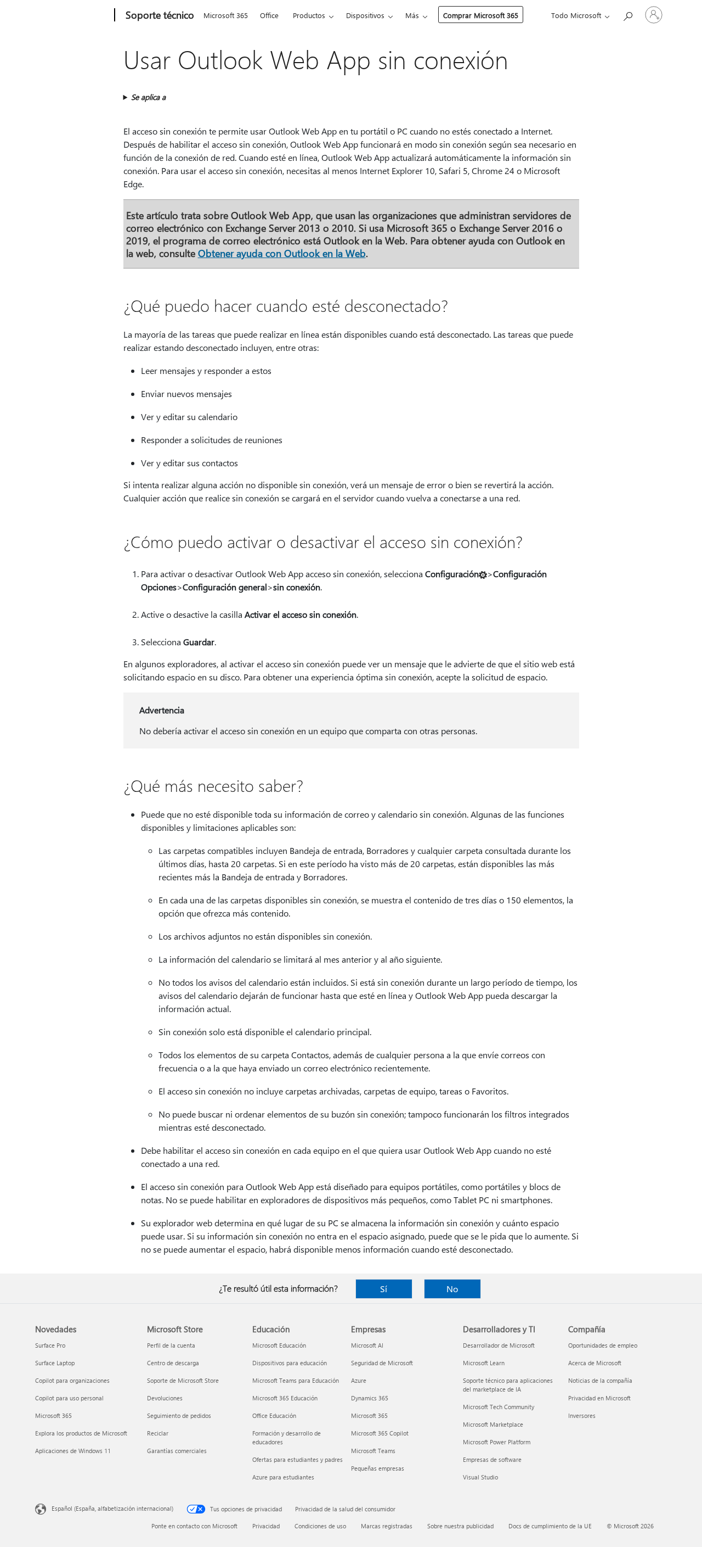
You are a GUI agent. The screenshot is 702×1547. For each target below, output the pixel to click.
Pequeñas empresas (377, 1468)
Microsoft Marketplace (493, 1424)
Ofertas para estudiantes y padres (297, 1459)
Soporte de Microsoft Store (183, 1380)
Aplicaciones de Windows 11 (73, 1451)
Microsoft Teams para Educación (295, 1380)
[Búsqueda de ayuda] (627, 14)
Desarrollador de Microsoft (499, 1345)
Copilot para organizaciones (72, 1380)
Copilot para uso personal (69, 1398)
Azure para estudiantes (283, 1477)
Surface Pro (50, 1345)
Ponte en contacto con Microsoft (194, 1526)
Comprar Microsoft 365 (480, 15)
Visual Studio (480, 1477)
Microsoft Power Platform (496, 1442)
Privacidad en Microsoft (599, 1398)
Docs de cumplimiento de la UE (550, 1526)
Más (412, 15)
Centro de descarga (173, 1363)
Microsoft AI (367, 1345)
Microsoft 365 (225, 15)
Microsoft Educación (279, 1345)
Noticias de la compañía (600, 1380)
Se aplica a (148, 97)
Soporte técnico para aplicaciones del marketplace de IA (508, 1384)
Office (269, 15)
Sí (383, 1288)
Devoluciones (165, 1398)
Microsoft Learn (484, 1363)
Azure (358, 1380)
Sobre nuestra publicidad (460, 1526)
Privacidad (266, 1526)
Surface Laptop (55, 1363)
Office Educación (274, 1415)
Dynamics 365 (369, 1398)
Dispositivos (365, 15)
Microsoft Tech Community (498, 1407)
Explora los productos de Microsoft (81, 1433)
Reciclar (157, 1433)
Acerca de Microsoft (594, 1363)
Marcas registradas (386, 1526)
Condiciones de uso (320, 1526)
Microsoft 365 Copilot (380, 1433)
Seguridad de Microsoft (382, 1363)
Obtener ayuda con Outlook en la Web (282, 253)
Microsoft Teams (373, 1451)
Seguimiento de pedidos (179, 1415)
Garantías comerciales (177, 1451)
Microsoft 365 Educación (285, 1398)
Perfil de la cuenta (171, 1345)
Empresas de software (492, 1459)
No (452, 1288)
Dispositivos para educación (289, 1363)
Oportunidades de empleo (602, 1345)
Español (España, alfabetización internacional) (112, 1508)
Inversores (582, 1415)
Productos (309, 15)
